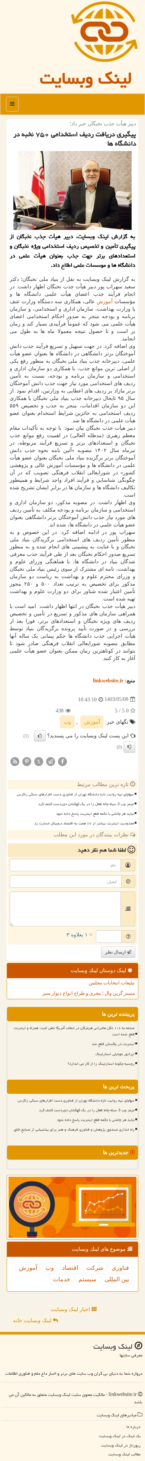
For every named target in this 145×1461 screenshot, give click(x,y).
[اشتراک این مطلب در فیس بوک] (62, 761)
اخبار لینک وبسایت (71, 1309)
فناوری (120, 1268)
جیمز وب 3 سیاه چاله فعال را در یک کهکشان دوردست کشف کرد (86, 804)
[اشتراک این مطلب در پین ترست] (27, 761)
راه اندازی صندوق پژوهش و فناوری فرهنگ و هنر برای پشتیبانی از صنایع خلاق (74, 1129)
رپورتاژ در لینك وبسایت (121, 1445)
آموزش (105, 301)
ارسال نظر (116, 952)
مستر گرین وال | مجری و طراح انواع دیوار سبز (88, 993)
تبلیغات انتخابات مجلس (112, 983)
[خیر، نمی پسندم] (129, 747)
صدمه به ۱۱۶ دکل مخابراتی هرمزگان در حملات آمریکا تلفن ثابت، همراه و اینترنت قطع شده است (74, 1031)
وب (67, 722)
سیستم (87, 1279)
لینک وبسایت (86, 78)
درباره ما (133, 1426)
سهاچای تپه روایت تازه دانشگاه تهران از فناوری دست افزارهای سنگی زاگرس (75, 794)
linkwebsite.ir (108, 680)
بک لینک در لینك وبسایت (120, 1436)
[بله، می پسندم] (40, 735)
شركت (94, 1268)
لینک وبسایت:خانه (33, 1320)
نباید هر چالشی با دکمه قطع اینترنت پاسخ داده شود (95, 813)
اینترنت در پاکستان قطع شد (113, 1044)
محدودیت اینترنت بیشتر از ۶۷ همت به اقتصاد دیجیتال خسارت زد (84, 823)
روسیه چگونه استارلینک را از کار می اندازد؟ (101, 1063)
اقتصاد (70, 1268)
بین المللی (116, 1279)
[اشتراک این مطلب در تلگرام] (50, 761)
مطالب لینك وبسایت (124, 1454)
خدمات (61, 1279)
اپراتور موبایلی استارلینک (115, 1054)
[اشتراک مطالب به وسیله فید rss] (15, 761)
